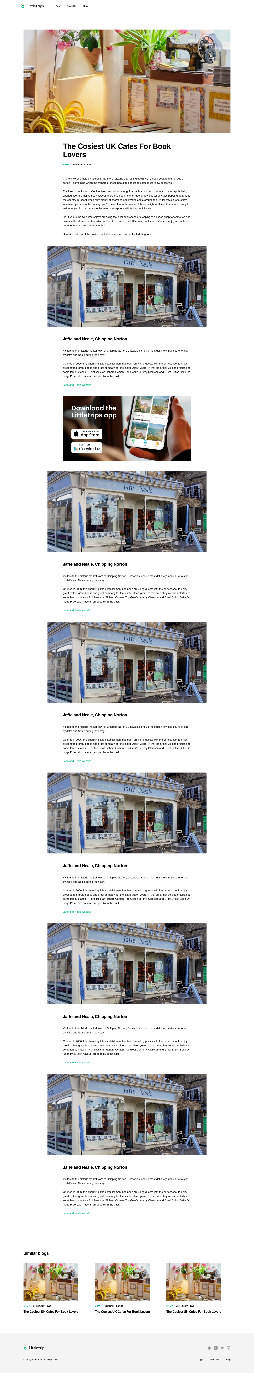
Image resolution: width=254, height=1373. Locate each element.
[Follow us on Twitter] (222, 1347)
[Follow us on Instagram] (228, 1347)
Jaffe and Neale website (77, 385)
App (58, 5)
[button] (35, 1347)
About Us (71, 5)
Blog (85, 5)
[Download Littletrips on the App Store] (209, 1347)
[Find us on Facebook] (216, 1347)
